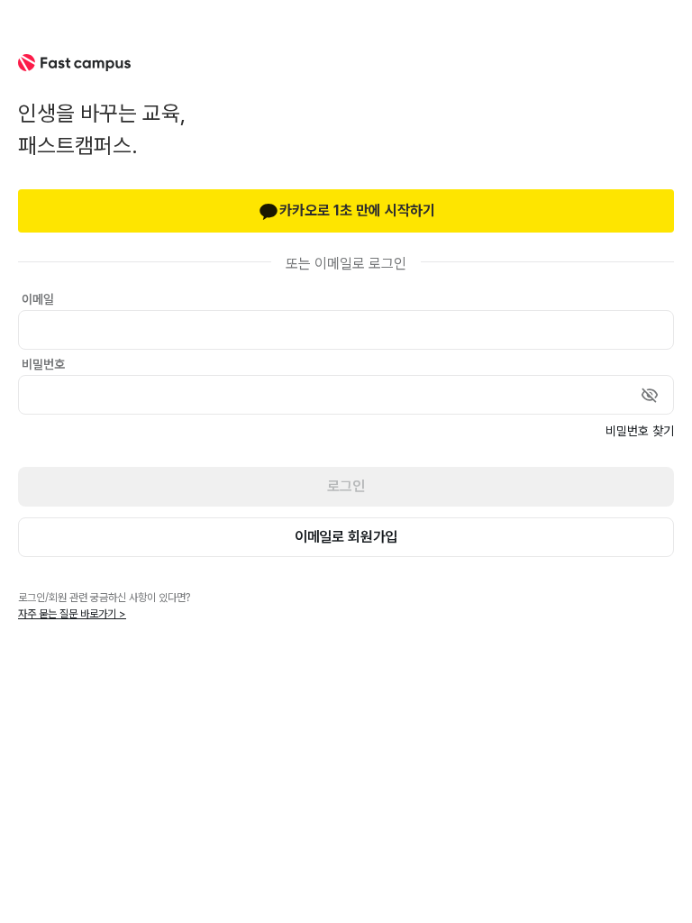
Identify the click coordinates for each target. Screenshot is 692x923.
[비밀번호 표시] (650, 395)
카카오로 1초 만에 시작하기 (357, 210)
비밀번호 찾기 (640, 431)
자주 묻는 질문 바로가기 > (72, 614)
